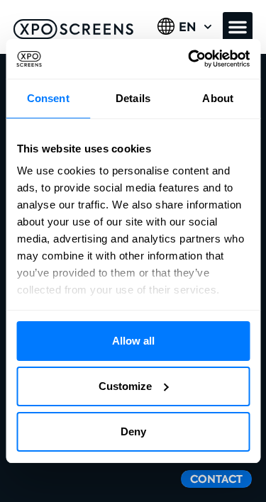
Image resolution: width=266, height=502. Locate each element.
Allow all (133, 341)
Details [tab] (133, 98)
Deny (133, 431)
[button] (238, 27)
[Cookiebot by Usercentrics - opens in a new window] (189, 59)
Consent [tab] (48, 98)
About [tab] (217, 98)
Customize (125, 386)
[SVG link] (73, 29)
